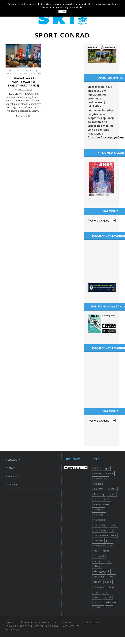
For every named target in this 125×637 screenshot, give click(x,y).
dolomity (98, 488)
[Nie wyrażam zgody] (121, 8)
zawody (98, 607)
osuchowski (100, 530)
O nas (10, 468)
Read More (23, 116)
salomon (98, 561)
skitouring (99, 576)
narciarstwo (100, 525)
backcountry (100, 478)
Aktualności (16, 70)
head (96, 499)
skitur (111, 576)
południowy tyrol (103, 545)
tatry (111, 586)
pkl (112, 530)
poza (108, 540)
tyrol (105, 592)
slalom (97, 581)
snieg (108, 581)
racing (106, 550)
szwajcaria (99, 586)
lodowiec (99, 509)
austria (109, 473)
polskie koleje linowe (105, 535)
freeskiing (99, 494)
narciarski (99, 514)
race (96, 550)
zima (108, 607)
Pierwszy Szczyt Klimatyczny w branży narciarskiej (23, 81)
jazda (106, 499)
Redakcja (13, 459)
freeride (112, 488)
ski (109, 561)
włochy (98, 602)
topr (96, 592)
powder (98, 540)
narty (113, 525)
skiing (97, 566)
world (108, 597)
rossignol (99, 555)
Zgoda (62, 11)
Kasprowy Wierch (103, 504)
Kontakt (13, 484)
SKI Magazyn (25, 89)
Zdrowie (22, 73)
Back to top (90, 622)
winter (97, 597)
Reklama (13, 476)
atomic (97, 473)
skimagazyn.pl (101, 571)
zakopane (111, 602)
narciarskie (99, 519)
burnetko (99, 483)
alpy (106, 468)
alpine (97, 468)
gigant (111, 494)
